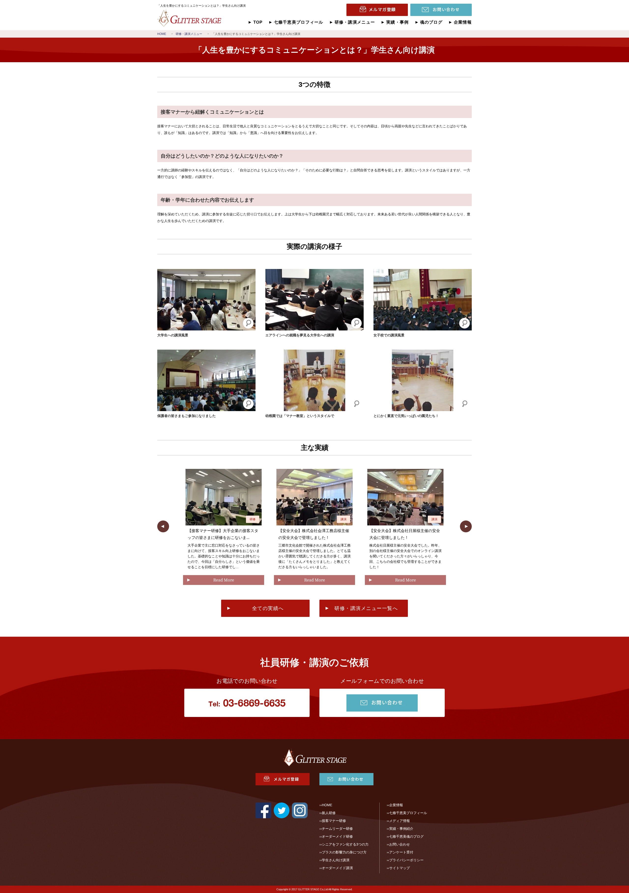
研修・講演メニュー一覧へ (366, 608)
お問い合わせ (399, 844)
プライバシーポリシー (406, 860)
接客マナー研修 (334, 821)
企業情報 (463, 22)
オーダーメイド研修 (337, 836)
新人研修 (329, 813)
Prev (163, 526)
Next (466, 526)
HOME (327, 805)
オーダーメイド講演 (337, 868)
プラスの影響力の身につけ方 (344, 852)
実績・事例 (397, 22)
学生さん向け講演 (335, 860)
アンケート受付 (401, 852)
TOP (258, 22)
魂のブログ (431, 22)
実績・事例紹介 (401, 829)
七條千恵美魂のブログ (406, 836)
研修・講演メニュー (355, 22)
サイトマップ (399, 868)
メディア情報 (399, 821)
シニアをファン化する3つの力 (345, 844)
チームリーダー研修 (337, 829)
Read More (223, 580)
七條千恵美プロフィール (298, 22)
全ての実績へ (268, 608)
